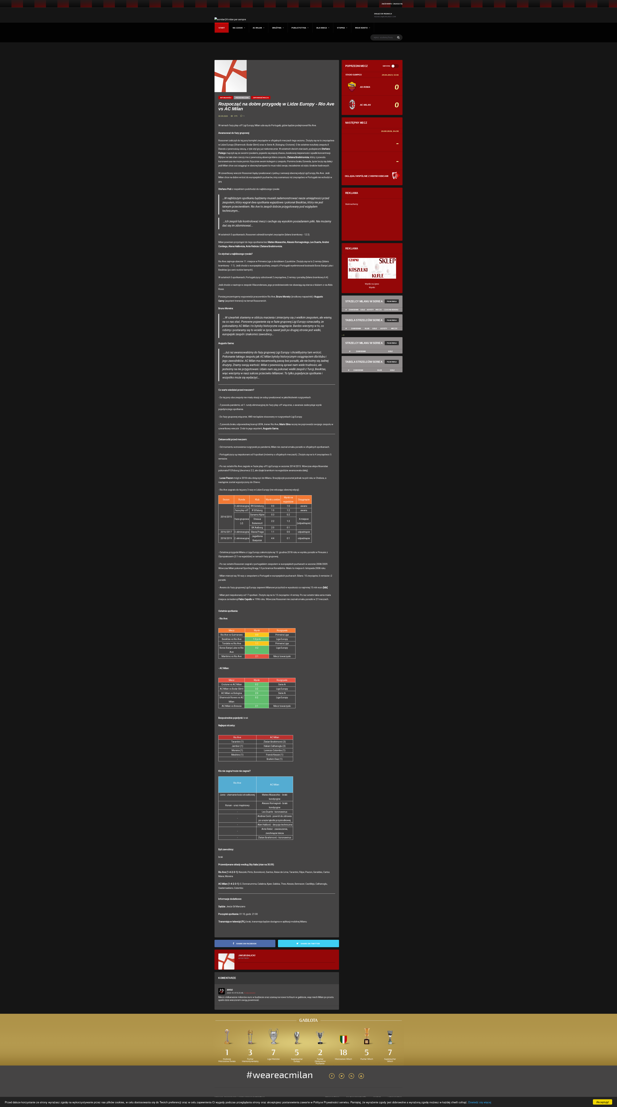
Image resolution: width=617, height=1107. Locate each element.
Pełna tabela (392, 301)
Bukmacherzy (351, 204)
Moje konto (361, 28)
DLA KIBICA (321, 28)
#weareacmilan (279, 1074)
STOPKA (341, 28)
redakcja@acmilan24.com (385, 17)
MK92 (230, 990)
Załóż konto (387, 4)
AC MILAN (257, 28)
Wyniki (372, 287)
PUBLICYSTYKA (298, 28)
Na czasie (238, 28)
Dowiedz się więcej (479, 1102)
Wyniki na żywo (372, 284)
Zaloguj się (397, 4)
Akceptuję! (602, 1102)
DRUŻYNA (276, 28)
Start (222, 28)
